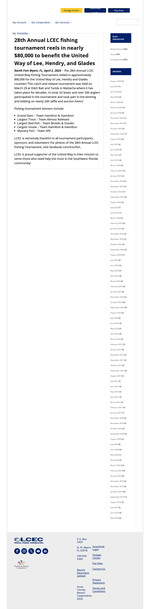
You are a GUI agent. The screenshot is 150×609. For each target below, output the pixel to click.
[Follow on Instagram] (24, 551)
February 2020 (116, 470)
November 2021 (117, 360)
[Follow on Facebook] (17, 551)
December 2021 (117, 355)
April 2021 (114, 397)
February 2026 (116, 107)
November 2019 (117, 486)
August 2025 (115, 139)
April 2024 (114, 213)
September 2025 (117, 134)
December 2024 (117, 181)
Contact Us (98, 569)
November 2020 (117, 423)
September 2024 (117, 197)
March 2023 (115, 281)
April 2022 (114, 334)
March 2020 (115, 465)
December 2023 (117, 234)
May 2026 (114, 97)
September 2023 (117, 249)
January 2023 (115, 291)
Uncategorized (116, 59)
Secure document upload (83, 572)
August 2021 (115, 376)
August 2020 (115, 439)
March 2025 (115, 165)
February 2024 (116, 223)
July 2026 (114, 86)
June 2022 (114, 323)
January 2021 (115, 413)
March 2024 (115, 218)
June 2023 (114, 265)
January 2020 (115, 476)
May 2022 (114, 328)
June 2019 (114, 512)
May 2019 (114, 518)
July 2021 (114, 381)
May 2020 (114, 455)
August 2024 (115, 202)
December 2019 (117, 481)
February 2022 (116, 344)
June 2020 (114, 449)
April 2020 (114, 460)
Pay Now (118, 10)
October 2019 (116, 491)
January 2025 (115, 176)
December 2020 (117, 418)
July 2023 (114, 260)
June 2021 (114, 386)
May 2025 (114, 155)
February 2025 (116, 170)
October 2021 (116, 365)
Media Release (116, 49)
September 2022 (117, 307)
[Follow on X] (31, 551)
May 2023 (114, 270)
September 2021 (117, 370)
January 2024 (115, 228)
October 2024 (116, 191)
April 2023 (114, 276)
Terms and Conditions (98, 589)
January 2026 (115, 113)
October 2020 (116, 428)
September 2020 (117, 434)
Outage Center (71, 10)
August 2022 (115, 313)
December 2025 (117, 118)
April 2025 (114, 160)
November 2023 (117, 239)
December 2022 (117, 297)
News (112, 54)
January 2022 (115, 349)
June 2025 (114, 149)
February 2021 (116, 407)
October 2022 (116, 302)
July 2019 (114, 507)
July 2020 (114, 444)
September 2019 (117, 497)
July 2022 (114, 318)
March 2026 (115, 102)
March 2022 (115, 339)
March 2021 (115, 402)
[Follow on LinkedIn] (45, 551)
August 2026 (115, 81)
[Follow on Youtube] (38, 551)
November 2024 (117, 186)
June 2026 (114, 91)
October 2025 (116, 128)
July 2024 (114, 207)
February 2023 (116, 286)
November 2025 (117, 123)
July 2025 (114, 144)
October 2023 (116, 244)
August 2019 (115, 502)
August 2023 (115, 255)
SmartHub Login (95, 10)
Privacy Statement (98, 581)
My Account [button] (19, 22)
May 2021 (114, 391)
